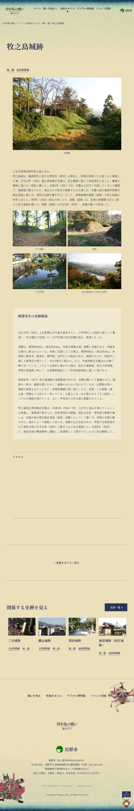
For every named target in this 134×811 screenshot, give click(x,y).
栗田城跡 (75, 640)
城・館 (10, 69)
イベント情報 (103, 8)
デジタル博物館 (85, 8)
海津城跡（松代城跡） (111, 642)
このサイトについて (84, 785)
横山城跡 (44, 640)
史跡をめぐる (67, 8)
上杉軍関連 (14, 648)
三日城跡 (14, 640)
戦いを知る (49, 8)
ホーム (37, 8)
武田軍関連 (23, 69)
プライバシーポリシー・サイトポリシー (58, 785)
